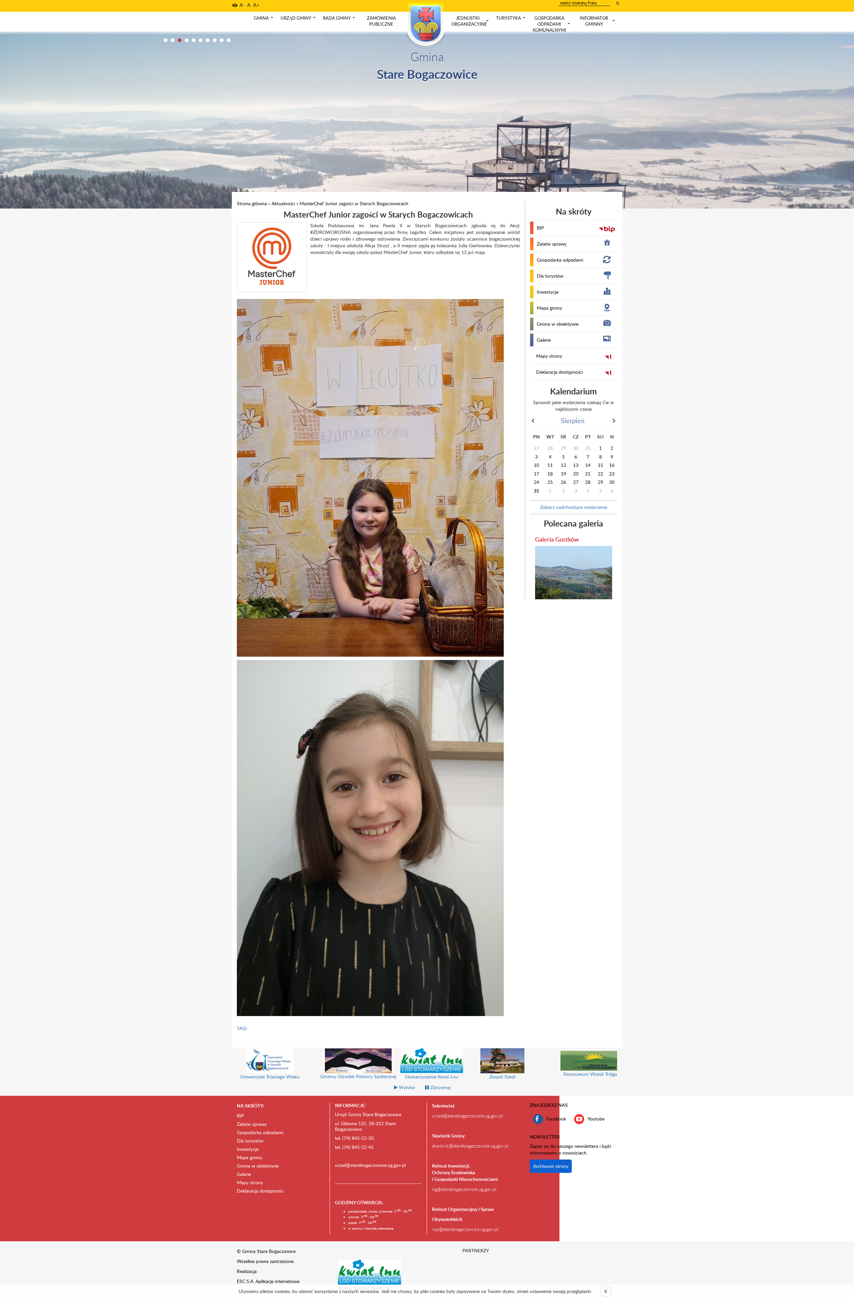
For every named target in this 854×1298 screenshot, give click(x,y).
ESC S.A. (245, 1281)
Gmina (264, 19)
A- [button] (242, 5)
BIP (540, 228)
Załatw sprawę (551, 244)
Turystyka (511, 19)
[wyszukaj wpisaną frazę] (618, 3)
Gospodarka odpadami (560, 260)
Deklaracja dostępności (559, 372)
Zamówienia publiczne (381, 21)
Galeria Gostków (557, 539)
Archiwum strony (550, 1166)
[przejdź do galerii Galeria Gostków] (573, 572)
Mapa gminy (549, 308)
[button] (235, 5)
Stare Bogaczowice (427, 73)
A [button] (249, 5)
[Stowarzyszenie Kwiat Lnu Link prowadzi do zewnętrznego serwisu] (369, 1271)
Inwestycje (547, 292)
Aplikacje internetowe (278, 1281)
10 (229, 40)
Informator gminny (598, 21)
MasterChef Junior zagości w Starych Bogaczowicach (354, 203)
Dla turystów (550, 276)
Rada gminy (339, 19)
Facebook (556, 1118)
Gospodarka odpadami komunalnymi (552, 24)
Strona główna (252, 203)
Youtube (595, 1118)
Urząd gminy (299, 19)
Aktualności (283, 203)
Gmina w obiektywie (557, 324)
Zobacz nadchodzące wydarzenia (573, 507)
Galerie (544, 340)
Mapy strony (549, 356)
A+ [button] (256, 5)
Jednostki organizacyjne (470, 21)
